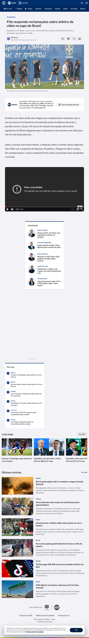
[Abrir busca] (82, 3)
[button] (17, 452)
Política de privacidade (45, 615)
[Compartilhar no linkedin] (79, 38)
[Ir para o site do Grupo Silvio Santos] (41, 607)
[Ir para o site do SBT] (56, 607)
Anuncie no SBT (25, 615)
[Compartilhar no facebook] (68, 38)
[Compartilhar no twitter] (74, 38)
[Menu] (86, 3)
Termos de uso (64, 615)
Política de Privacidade (35, 632)
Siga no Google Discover (70, 105)
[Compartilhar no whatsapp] (62, 38)
